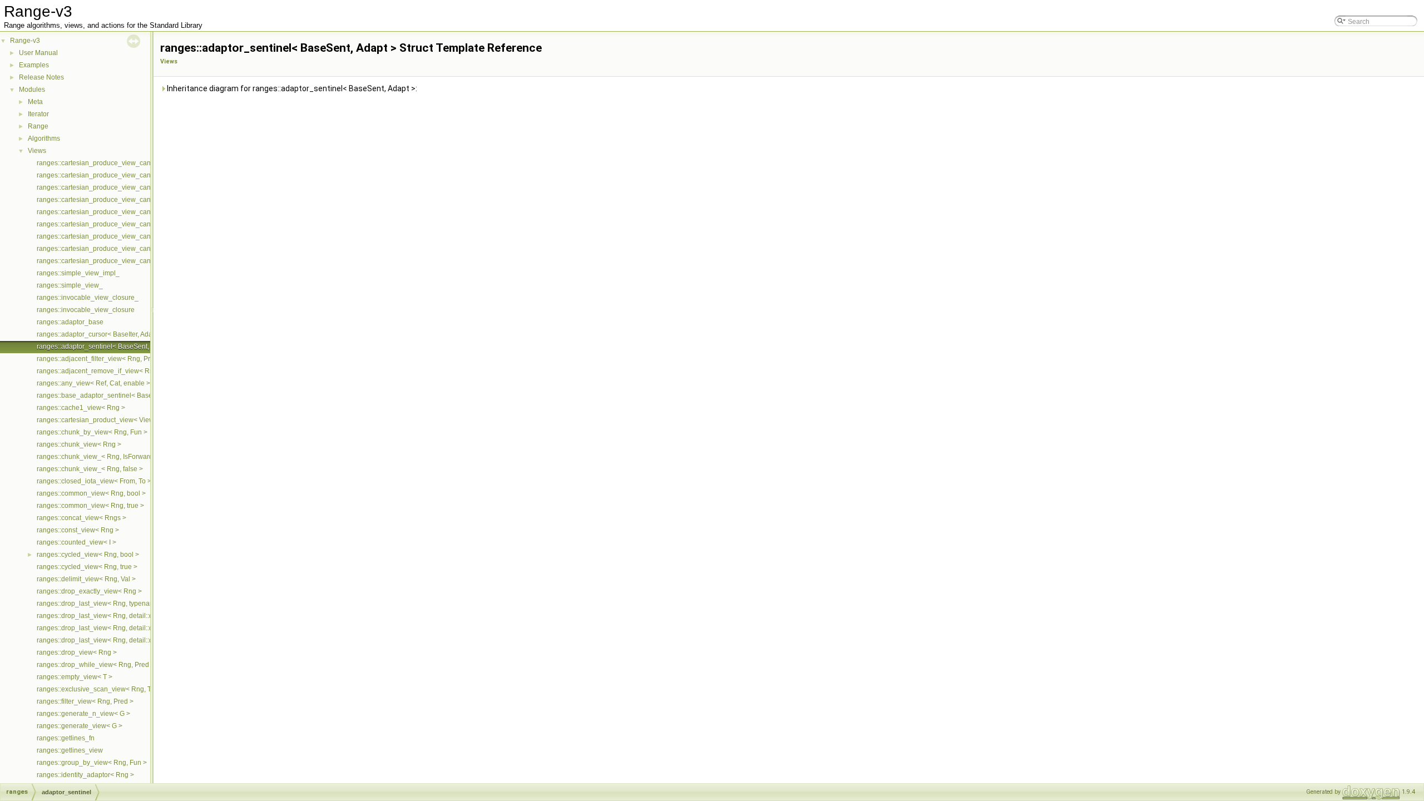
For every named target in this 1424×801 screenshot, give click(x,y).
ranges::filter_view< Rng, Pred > (85, 701)
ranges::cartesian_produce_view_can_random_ (109, 224)
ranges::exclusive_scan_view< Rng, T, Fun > (104, 689)
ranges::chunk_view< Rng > (79, 444)
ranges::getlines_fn (66, 738)
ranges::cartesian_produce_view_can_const (104, 163)
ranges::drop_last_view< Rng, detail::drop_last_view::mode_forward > (142, 628)
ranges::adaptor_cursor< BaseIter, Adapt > (100, 334)
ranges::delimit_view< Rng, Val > (86, 579)
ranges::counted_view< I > (76, 542)
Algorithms (44, 138)
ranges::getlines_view (70, 750)
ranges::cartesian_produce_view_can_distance (108, 212)
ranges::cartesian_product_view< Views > (100, 420)
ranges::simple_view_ (70, 285)
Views (37, 151)
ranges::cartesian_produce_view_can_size (102, 187)
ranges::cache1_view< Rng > (81, 408)
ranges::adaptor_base (70, 322)
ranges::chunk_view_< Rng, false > (90, 469)
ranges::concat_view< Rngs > (81, 518)
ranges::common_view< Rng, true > (90, 506)
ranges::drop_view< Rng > (77, 652)
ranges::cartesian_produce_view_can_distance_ (110, 200)
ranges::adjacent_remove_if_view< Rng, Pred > (109, 371)
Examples (34, 65)
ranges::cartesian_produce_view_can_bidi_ (103, 249)
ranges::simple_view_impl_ (78, 273)
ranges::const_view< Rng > (78, 530)
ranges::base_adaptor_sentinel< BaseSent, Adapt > (114, 395)
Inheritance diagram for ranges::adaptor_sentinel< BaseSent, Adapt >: (291, 88)
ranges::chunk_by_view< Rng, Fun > (92, 432)
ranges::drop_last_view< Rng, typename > (101, 603)
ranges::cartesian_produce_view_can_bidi (101, 261)
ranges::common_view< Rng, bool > (91, 493)
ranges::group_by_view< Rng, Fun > (92, 763)
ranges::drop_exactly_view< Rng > (89, 591)
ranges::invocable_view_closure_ (88, 297)
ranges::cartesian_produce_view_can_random (107, 236)
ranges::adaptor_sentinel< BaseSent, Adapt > (105, 346)
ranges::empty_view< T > (74, 677)
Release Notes (41, 77)
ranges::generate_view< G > (79, 726)
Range (38, 126)
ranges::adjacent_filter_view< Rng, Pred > (100, 359)
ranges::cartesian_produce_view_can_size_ (104, 175)
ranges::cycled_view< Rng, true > (87, 567)
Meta (35, 102)
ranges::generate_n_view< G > (83, 714)
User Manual (38, 53)
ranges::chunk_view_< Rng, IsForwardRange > (108, 457)
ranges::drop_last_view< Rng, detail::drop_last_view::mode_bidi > (136, 616)
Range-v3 (25, 40)
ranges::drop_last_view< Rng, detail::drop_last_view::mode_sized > (139, 640)
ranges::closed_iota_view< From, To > (94, 481)
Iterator (38, 114)
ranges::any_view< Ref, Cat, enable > (93, 383)
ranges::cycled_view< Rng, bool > (88, 554)
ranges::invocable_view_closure (86, 310)
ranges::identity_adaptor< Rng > (85, 775)
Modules (32, 89)
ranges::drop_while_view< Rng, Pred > (96, 665)
